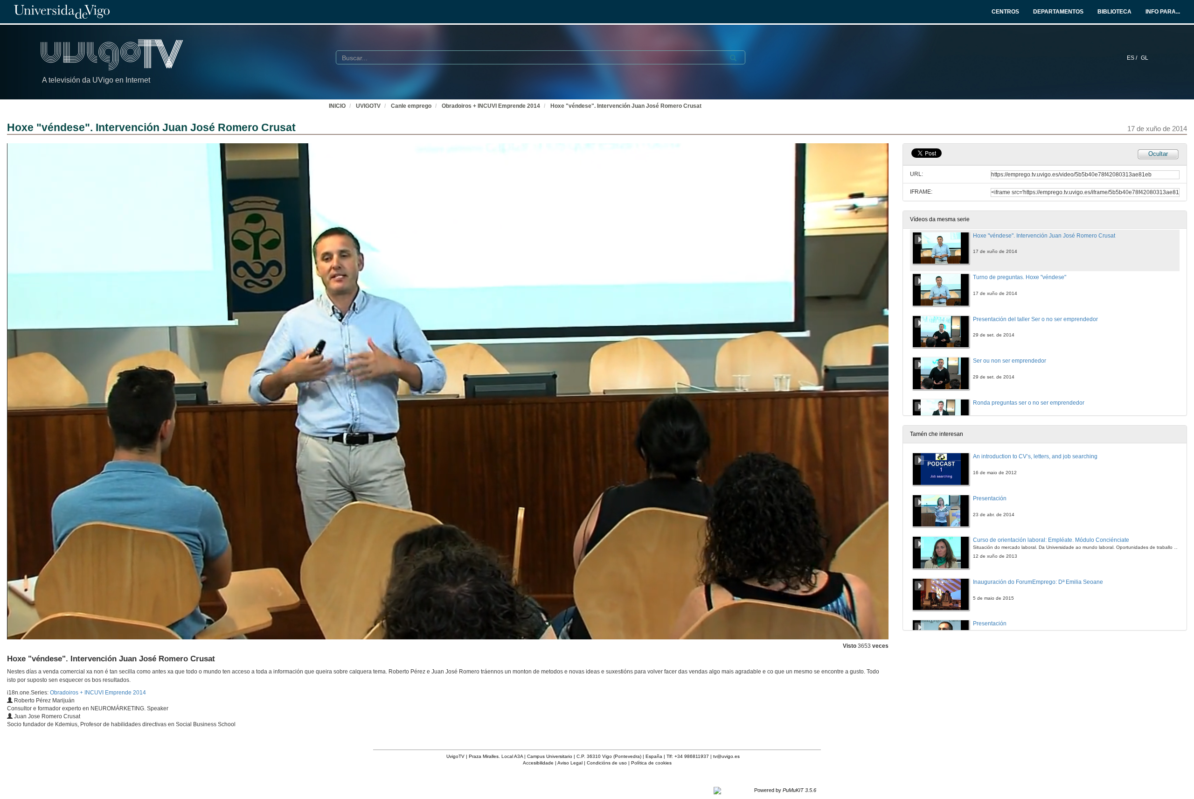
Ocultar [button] (1158, 153)
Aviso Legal (570, 762)
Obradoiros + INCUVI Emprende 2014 (491, 106)
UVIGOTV (368, 106)
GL (1144, 58)
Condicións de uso (607, 762)
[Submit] (733, 58)
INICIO (337, 106)
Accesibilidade (538, 762)
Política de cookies (651, 762)
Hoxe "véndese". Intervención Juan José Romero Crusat (625, 106)
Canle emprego (411, 106)
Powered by (785, 790)
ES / (1132, 58)
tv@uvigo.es (726, 756)
